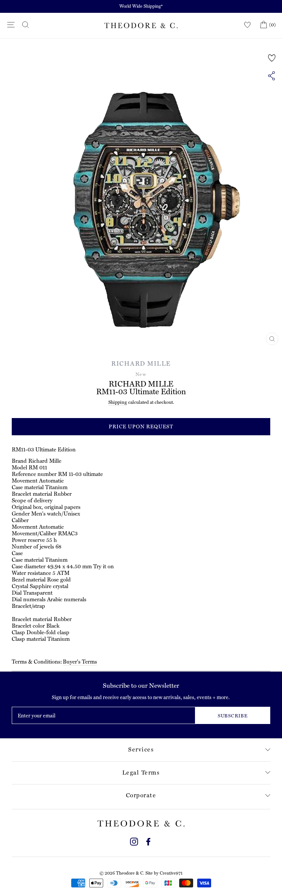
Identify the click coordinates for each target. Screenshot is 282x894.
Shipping (117, 402)
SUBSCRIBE (233, 715)
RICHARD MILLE (141, 363)
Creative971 (171, 873)
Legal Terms (141, 772)
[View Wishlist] (247, 25)
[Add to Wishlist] (272, 58)
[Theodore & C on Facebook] (148, 841)
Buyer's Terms (80, 661)
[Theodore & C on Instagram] (134, 841)
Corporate (141, 795)
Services (141, 749)
